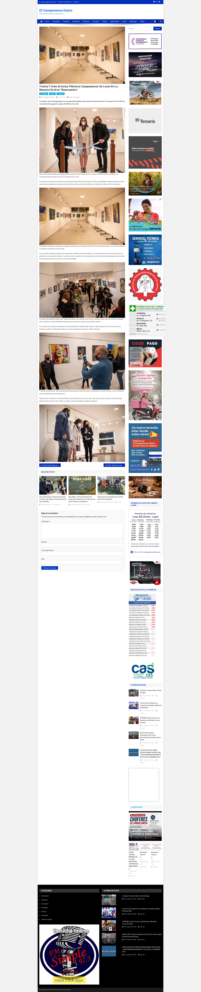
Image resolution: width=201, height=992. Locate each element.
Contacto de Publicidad (64, 2)
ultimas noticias (47, 919)
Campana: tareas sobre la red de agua (150, 692)
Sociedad (96, 21)
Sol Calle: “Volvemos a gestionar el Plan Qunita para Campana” (115, 465)
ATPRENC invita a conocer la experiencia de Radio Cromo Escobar (150, 720)
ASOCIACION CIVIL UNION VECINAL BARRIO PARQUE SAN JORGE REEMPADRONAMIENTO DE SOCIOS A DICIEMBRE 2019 (150, 753)
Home (47, 21)
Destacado (133, 21)
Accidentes (76, 21)
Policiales (66, 21)
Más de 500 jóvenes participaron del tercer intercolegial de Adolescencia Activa (150, 736)
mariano (58, 504)
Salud (124, 21)
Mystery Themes (76, 990)
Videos (142, 21)
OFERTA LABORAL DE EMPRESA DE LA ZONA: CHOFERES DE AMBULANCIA (144, 831)
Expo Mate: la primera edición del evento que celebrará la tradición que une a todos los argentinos (81, 499)
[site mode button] (156, 21)
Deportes (86, 21)
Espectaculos (114, 21)
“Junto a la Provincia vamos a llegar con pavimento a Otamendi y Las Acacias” (51, 465)
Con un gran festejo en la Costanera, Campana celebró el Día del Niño (151, 705)
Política (104, 21)
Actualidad (56, 21)
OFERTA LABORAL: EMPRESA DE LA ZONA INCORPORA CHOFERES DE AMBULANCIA (133, 859)
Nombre (44, 542)
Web (42, 559)
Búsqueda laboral (143, 853)
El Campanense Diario (55, 10)
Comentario (45, 521)
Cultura (52, 93)
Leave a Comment (74, 97)
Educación (45, 904)
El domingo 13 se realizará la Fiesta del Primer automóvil (110, 498)
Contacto (76, 2)
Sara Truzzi (61, 97)
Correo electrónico (47, 550)
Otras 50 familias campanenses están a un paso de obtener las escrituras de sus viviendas (52, 499)
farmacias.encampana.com (142, 334)
